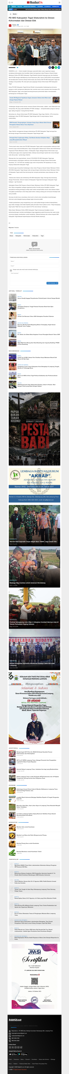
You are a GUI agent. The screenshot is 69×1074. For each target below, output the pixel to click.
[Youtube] (18, 1047)
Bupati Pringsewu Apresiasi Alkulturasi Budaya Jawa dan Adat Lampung (32, 664)
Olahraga (47, 6)
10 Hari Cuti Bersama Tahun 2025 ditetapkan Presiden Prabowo (36, 316)
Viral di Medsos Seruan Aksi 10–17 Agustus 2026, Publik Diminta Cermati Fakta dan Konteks (35, 882)
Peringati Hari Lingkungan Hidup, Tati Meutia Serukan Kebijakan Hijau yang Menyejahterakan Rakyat (30, 138)
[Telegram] (59, 67)
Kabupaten (18, 235)
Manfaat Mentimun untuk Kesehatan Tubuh (29, 851)
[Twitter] (52, 67)
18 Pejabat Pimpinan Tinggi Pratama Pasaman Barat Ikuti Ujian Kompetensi (35, 307)
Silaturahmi (35, 235)
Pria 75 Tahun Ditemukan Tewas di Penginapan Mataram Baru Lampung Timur (35, 914)
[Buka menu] (58, 2)
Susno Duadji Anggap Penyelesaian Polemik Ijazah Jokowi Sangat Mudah (39, 298)
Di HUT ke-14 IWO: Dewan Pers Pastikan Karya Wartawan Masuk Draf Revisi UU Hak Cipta (37, 358)
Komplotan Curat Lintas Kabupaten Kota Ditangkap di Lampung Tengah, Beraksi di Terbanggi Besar (38, 367)
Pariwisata (55, 6)
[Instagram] (15, 1047)
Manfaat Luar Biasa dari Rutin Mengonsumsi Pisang (31, 835)
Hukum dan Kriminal (30, 6)
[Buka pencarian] (9, 2)
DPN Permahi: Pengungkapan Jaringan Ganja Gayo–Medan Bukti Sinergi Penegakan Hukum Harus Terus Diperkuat (30, 123)
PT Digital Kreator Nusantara (20, 1069)
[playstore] (23, 1055)
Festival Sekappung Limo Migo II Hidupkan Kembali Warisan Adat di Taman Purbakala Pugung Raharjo (34, 623)
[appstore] (13, 1055)
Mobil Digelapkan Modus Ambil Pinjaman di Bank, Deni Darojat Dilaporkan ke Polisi (37, 938)
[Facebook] (49, 67)
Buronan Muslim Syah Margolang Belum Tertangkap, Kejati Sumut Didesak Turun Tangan (36, 325)
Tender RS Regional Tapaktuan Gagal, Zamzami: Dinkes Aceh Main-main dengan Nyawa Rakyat (30, 98)
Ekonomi (40, 6)
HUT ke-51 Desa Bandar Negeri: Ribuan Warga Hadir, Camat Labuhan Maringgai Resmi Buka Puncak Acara (29, 9)
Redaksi (14, 25)
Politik (20, 6)
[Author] (10, 25)
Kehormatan (27, 235)
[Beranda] (9, 6)
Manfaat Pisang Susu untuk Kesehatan (28, 843)
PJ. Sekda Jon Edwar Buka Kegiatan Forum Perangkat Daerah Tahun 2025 (39, 334)
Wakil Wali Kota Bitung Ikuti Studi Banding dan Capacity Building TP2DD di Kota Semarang (38, 343)
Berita (14, 6)
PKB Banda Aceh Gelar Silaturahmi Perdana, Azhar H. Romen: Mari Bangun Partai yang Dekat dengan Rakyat (36, 385)
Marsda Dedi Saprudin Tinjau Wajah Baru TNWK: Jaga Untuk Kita (33, 541)
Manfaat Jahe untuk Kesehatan (25, 827)
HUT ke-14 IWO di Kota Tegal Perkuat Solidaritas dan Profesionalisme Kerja (37, 376)
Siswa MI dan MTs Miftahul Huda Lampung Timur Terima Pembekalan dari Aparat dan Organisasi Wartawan (36, 906)
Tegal (42, 235)
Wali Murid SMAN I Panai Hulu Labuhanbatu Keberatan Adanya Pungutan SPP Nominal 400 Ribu (35, 866)
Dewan (11, 235)
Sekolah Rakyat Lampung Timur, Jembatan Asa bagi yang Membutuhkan (37, 769)
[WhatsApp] (56, 67)
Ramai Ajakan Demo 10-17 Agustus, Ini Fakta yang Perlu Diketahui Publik (35, 898)
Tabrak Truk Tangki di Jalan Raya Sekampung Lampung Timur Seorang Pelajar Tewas (35, 890)
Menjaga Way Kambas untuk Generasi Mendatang (27, 583)
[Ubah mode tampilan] (12, 2)
